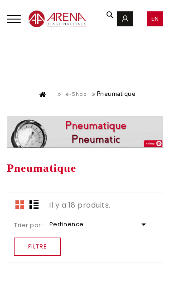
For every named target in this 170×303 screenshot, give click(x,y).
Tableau (19, 204)
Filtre (37, 246)
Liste (34, 204)
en (155, 19)
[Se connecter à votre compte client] (125, 18)
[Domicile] (43, 94)
